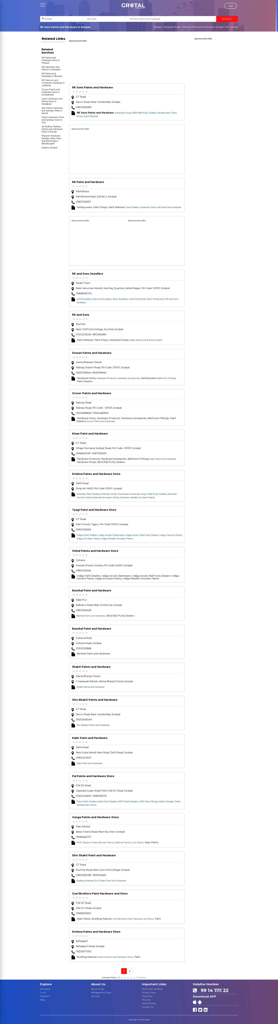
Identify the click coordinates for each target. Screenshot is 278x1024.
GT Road (81, 96)
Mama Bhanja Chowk (88, 676)
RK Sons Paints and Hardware (92, 87)
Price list (146, 1000)
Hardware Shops (172, 27)
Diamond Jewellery (102, 299)
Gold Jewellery (84, 299)
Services (95, 996)
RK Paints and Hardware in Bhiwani (52, 75)
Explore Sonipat (49, 147)
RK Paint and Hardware (88, 182)
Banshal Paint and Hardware (91, 590)
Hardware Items (148, 207)
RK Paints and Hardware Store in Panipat (51, 60)
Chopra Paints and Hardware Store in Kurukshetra (51, 92)
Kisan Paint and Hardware (90, 433)
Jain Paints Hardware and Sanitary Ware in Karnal (52, 111)
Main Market (83, 826)
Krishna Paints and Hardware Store (96, 474)
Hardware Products (106, 378)
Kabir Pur (81, 599)
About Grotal (97, 989)
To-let (43, 992)
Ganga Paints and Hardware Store (95, 817)
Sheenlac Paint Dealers (88, 494)
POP (79, 842)
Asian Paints (136, 340)
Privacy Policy (149, 992)
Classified (45, 996)
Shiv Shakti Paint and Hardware (94, 855)
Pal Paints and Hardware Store (93, 776)
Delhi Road (82, 483)
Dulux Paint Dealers (87, 801)
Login (231, 5)
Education (45, 989)
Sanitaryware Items (86, 805)
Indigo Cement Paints (170, 535)
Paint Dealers (132, 207)
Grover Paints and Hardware (91, 393)
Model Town (83, 283)
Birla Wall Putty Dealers (144, 112)
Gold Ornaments (137, 299)
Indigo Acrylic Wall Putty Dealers (141, 535)
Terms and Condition (152, 989)
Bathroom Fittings (166, 378)
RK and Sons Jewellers (87, 273)
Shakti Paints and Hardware (91, 666)
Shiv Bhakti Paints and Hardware (95, 699)
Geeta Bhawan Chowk (89, 362)
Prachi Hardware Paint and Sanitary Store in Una (53, 120)
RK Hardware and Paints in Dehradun (51, 68)
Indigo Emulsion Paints (88, 538)
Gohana (80, 560)
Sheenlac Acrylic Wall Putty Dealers (149, 494)
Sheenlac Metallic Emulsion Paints (137, 497)
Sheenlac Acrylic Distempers (115, 494)
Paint (159, 340)
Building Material (85, 880)
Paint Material (91, 116)
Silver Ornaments (155, 299)
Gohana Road (84, 638)
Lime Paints (137, 842)
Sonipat (157, 27)
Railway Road (83, 402)
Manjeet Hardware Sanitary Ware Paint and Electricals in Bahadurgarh (52, 139)
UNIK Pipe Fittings (148, 801)
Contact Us (147, 1007)
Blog (42, 1000)
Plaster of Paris (90, 842)
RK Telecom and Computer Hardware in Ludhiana (53, 83)
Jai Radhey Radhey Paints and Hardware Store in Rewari (52, 129)
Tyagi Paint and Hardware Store (94, 509)
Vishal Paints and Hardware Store (95, 550)
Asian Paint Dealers (107, 801)
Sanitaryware (163, 112)
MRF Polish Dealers (128, 801)
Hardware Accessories (128, 378)
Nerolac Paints (106, 842)
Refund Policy (149, 1003)
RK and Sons (80, 314)
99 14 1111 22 (213, 990)
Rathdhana (82, 191)
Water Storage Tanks (169, 801)
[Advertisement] (127, 63)
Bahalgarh (82, 941)
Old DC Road (83, 785)
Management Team (101, 992)
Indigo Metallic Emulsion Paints (117, 538)
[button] (133, 6)
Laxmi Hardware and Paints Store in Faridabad (52, 101)
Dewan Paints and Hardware (91, 353)
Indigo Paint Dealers (87, 535)
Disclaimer (147, 996)
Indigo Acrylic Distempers (111, 535)
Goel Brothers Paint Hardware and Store (100, 893)
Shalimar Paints (122, 842)
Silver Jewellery (120, 299)
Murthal (80, 324)
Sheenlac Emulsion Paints (106, 497)
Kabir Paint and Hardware (90, 738)
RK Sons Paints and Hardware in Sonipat (203, 27)
